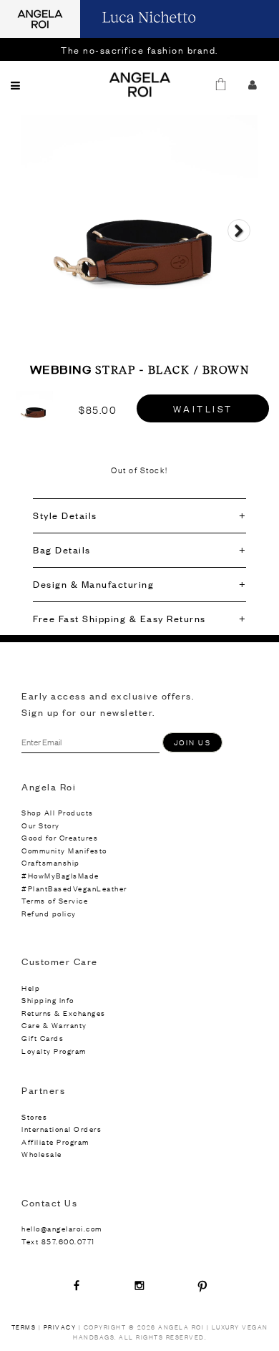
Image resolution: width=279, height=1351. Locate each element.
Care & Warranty (54, 1025)
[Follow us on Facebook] (76, 1285)
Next (238, 243)
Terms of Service (54, 900)
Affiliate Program (55, 1141)
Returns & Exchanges (63, 1013)
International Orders (61, 1129)
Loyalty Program (54, 1051)
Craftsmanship (50, 862)
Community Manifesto (64, 850)
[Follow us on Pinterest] (202, 1285)
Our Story (40, 825)
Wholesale (41, 1154)
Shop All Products (57, 812)
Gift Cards (42, 1038)
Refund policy (49, 913)
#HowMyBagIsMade (60, 875)
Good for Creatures (59, 837)
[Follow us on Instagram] (139, 1285)
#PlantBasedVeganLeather (74, 888)
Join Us (192, 742)
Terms (23, 1327)
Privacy (60, 1327)
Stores (34, 1116)
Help (30, 988)
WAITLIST (203, 408)
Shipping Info (47, 1000)
